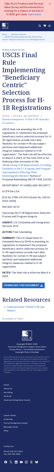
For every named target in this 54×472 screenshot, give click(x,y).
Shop (6, 431)
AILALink (8, 396)
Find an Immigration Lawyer (16, 423)
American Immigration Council (17, 400)
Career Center (10, 415)
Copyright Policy (22, 352)
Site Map (35, 352)
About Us (8, 389)
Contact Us (9, 446)
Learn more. (34, 14)
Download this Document (22, 285)
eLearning (8, 419)
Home (4, 34)
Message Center (11, 427)
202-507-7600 (16, 451)
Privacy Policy (15, 349)
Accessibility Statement (34, 349)
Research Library (18, 34)
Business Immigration (13, 119)
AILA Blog (8, 392)
